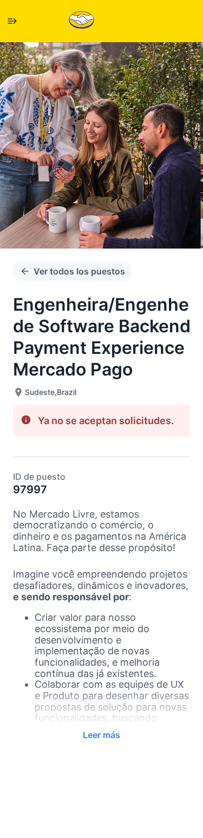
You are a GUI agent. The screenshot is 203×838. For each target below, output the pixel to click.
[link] (81, 21)
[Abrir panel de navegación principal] (11, 21)
